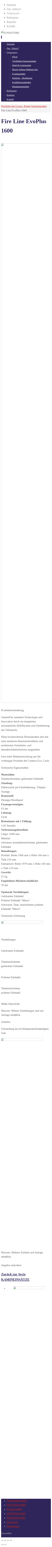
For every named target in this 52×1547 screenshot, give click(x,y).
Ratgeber (11, 21)
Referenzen (12, 17)
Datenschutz (13, 1526)
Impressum (12, 1522)
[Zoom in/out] (11, 1540)
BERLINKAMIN (16, 1517)
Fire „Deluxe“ (14, 8)
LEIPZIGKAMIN (16, 1513)
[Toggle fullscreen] (8, 1540)
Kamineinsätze (39, 106)
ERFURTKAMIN (16, 1505)
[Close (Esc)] (2, 1540)
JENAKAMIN (14, 1509)
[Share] (5, 1540)
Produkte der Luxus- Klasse (16, 106)
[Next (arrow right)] (5, 1544)
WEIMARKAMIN (17, 1500)
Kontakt (11, 25)
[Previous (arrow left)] (2, 1544)
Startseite (11, 4)
